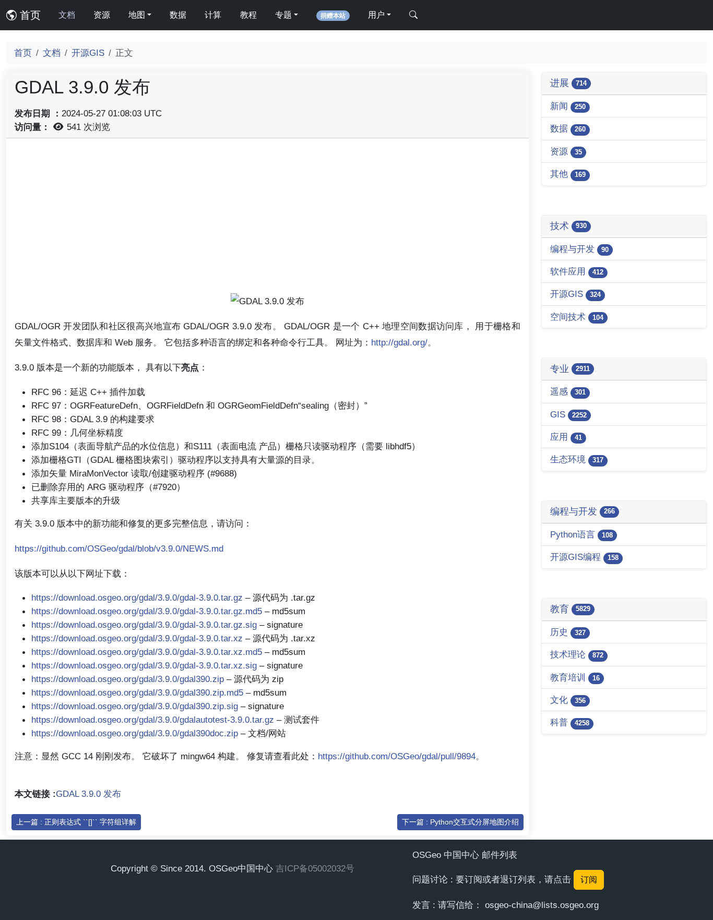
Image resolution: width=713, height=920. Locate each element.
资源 (101, 14)
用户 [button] (376, 14)
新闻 (568, 106)
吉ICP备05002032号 (315, 868)
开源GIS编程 (584, 557)
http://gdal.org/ (399, 342)
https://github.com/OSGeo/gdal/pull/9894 (397, 756)
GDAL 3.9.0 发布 (88, 793)
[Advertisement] (267, 220)
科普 (569, 722)
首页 (29, 15)
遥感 (568, 391)
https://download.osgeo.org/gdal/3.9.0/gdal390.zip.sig (134, 706)
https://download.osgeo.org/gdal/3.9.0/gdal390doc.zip (134, 733)
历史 (568, 632)
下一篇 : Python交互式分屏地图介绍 (460, 822)
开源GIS (88, 52)
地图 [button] (136, 14)
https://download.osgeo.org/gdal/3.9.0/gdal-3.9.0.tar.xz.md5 (146, 652)
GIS (568, 414)
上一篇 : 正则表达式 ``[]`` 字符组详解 (76, 822)
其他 (568, 174)
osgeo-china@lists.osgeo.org (542, 905)
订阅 (588, 879)
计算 (213, 14)
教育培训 (575, 677)
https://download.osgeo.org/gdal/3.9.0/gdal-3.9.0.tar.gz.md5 (146, 611)
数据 (178, 14)
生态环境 (576, 459)
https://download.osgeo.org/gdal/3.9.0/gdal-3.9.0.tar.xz (137, 638)
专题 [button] (283, 14)
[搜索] (413, 15)
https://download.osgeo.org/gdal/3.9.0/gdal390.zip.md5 (137, 692)
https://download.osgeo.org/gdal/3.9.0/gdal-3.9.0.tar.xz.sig (144, 665)
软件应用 (576, 271)
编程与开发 (579, 249)
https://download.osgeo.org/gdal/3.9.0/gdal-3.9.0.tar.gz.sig (144, 624)
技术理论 (576, 654)
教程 (248, 14)
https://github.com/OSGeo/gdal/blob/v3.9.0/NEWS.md (119, 548)
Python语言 (581, 534)
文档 (66, 14)
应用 (566, 437)
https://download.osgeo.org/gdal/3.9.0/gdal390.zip (127, 679)
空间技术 (576, 317)
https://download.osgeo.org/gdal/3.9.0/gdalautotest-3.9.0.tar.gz (152, 719)
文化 (568, 700)
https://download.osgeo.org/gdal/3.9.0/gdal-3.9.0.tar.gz (137, 597)
